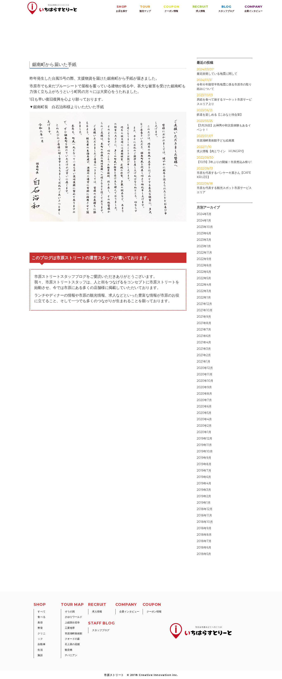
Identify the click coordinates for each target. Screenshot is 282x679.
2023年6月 (204, 233)
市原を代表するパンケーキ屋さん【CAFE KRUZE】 (224, 172)
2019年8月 (204, 464)
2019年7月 (204, 470)
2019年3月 (204, 490)
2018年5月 (204, 554)
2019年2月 (204, 496)
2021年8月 (204, 323)
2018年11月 (204, 515)
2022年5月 (204, 278)
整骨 (40, 627)
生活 (40, 649)
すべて (42, 611)
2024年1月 (204, 220)
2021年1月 (203, 361)
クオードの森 (72, 638)
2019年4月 (204, 483)
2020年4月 (204, 419)
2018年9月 (204, 528)
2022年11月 (204, 252)
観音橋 (68, 649)
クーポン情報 (154, 611)
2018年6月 (204, 547)
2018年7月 (204, 541)
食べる (42, 616)
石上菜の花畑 (72, 644)
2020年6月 (204, 406)
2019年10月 (205, 451)
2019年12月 (204, 438)
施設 (40, 655)
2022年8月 (204, 265)
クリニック (42, 636)
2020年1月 (204, 432)
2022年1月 (204, 297)
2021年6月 (204, 336)
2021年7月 (204, 329)
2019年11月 (204, 445)
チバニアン (71, 655)
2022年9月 (204, 259)
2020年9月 (204, 387)
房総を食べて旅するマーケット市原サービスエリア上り (224, 99)
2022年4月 (204, 284)
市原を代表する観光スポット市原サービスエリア (224, 188)
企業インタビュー (129, 611)
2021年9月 (204, 317)
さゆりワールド (73, 616)
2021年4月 (204, 342)
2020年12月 (205, 368)
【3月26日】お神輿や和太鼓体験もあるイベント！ (224, 125)
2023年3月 (204, 240)
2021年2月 (204, 355)
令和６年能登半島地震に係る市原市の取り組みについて (224, 84)
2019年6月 (204, 477)
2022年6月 (204, 272)
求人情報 (97, 611)
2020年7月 (204, 400)
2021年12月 (204, 304)
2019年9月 (204, 458)
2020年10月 (205, 381)
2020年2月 (204, 426)
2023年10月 (205, 227)
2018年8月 (204, 534)
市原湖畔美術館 (73, 633)
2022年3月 (204, 291)
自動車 (42, 644)
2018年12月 (204, 509)
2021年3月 (204, 349)
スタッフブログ (100, 630)
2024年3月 (204, 214)
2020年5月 (204, 413)
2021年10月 (204, 310)
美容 (40, 622)
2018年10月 (205, 522)
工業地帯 (70, 627)
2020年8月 (204, 393)
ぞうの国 (70, 611)
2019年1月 (204, 502)
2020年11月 (204, 374)
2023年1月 (204, 246)
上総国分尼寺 (72, 622)
